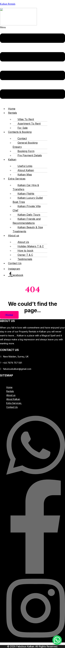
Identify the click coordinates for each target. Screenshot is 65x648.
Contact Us (14, 263)
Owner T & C (25, 254)
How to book (25, 250)
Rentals (12, 112)
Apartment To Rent (29, 123)
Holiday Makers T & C (31, 246)
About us (13, 235)
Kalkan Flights (26, 193)
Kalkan (12, 159)
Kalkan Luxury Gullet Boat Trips (28, 199)
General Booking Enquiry (25, 144)
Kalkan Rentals (7, 4)
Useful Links (25, 166)
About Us (23, 242)
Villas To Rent (26, 119)
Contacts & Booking (20, 131)
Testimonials (25, 259)
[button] (32, 65)
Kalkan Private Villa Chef (27, 208)
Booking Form (26, 151)
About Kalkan (26, 170)
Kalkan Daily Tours (29, 214)
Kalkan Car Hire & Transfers (26, 187)
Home (9, 387)
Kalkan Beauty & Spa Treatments (28, 229)
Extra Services (16, 178)
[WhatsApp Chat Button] (57, 640)
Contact (22, 138)
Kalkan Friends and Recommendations (27, 221)
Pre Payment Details (30, 155)
